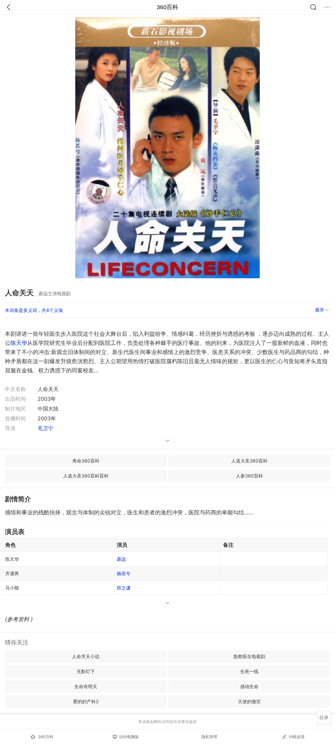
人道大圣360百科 (249, 460)
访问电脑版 (129, 736)
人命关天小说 (85, 656)
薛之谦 (124, 587)
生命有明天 (85, 686)
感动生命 (249, 686)
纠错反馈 (297, 736)
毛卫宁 (45, 428)
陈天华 (18, 343)
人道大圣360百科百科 (86, 475)
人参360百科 (249, 475)
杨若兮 (124, 573)
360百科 (167, 7)
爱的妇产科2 (85, 701)
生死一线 (249, 671)
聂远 (121, 559)
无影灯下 (86, 671)
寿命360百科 (85, 460)
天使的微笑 (249, 701)
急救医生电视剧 (249, 656)
